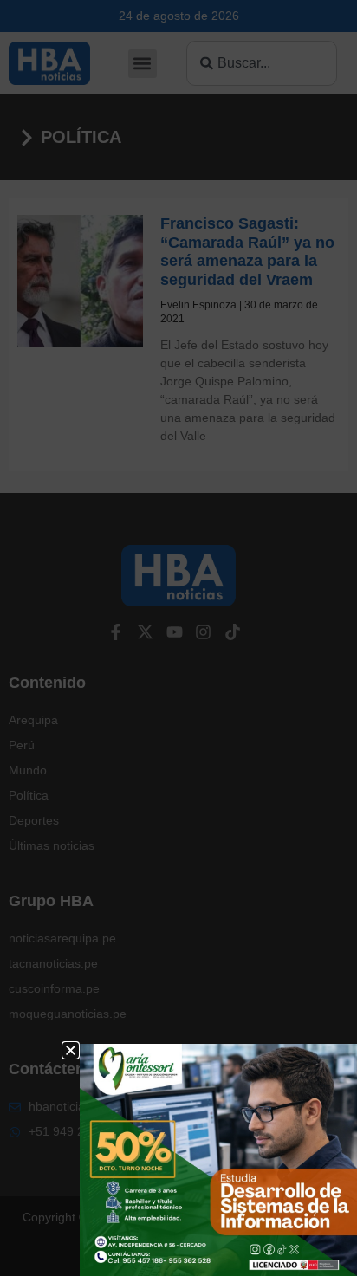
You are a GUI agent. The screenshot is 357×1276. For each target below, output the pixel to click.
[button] (70, 1050)
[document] (178, 638)
